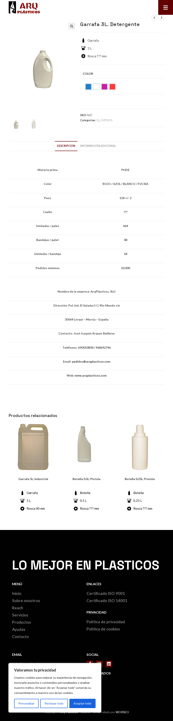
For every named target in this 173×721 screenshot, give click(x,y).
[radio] (88, 87)
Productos (21, 622)
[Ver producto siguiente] (161, 18)
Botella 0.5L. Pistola (86, 479)
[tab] (66, 146)
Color (88, 73)
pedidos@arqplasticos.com (91, 361)
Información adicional (98, 145)
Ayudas (18, 629)
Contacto (20, 636)
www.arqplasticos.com (91, 375)
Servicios (20, 614)
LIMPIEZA (106, 120)
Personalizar (26, 703)
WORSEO (122, 712)
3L (97, 120)
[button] (165, 7)
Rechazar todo (54, 703)
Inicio (16, 593)
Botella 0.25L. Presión (140, 479)
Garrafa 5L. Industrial (33, 479)
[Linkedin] (108, 663)
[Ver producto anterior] (154, 18)
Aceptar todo (82, 703)
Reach (17, 607)
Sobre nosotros (26, 600)
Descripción (66, 145)
